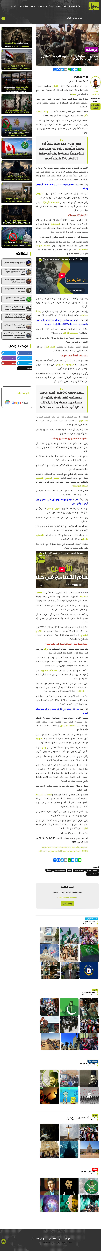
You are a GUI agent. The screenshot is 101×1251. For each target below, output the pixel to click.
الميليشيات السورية (92, 870)
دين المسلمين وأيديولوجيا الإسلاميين (82, 1065)
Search (3, 18)
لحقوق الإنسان (54, 508)
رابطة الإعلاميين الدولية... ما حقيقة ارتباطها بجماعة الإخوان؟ (72, 922)
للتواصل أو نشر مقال (38, 1238)
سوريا (73, 94)
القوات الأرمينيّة (80, 486)
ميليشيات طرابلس (65, 364)
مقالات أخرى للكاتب (95, 107)
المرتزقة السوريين (93, 874)
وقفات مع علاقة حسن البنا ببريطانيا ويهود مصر (15, 289)
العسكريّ (83, 421)
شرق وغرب (77, 18)
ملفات (25, 6)
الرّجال (56, 86)
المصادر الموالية (44, 795)
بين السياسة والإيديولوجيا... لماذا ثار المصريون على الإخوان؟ (15, 280)
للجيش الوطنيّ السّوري (47, 478)
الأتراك (85, 828)
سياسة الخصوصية (55, 1238)
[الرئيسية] (94, 7)
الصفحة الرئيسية (75, 6)
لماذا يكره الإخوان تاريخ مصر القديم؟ (14, 262)
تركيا (46, 649)
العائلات (81, 691)
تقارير (65, 6)
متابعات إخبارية (55, 6)
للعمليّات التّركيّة (70, 333)
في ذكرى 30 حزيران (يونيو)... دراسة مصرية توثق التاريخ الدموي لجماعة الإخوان (15, 317)
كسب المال (50, 347)
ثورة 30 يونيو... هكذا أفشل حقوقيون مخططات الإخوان (14, 326)
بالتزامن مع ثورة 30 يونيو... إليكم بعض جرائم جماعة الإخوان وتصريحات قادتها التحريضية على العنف (14, 335)
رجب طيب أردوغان (60, 870)
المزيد (68, 18)
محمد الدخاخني (95, 93)
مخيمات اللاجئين (68, 726)
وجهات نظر (42, 6)
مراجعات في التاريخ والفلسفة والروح (82, 1173)
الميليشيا (55, 224)
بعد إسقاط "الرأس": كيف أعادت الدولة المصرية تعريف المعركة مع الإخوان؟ (14, 308)
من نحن (67, 1238)
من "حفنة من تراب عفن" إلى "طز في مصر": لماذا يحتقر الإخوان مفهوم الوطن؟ (14, 271)
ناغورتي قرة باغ (78, 870)
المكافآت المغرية (50, 670)
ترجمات (33, 6)
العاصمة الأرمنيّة (51, 202)
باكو (44, 747)
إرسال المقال (67, 903)
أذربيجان (39, 193)
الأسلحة (49, 870)
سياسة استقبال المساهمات (67, 897)
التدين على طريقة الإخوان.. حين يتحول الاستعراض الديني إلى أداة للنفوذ (70, 1117)
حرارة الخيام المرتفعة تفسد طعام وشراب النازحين (77, 993)
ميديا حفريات (16, 6)
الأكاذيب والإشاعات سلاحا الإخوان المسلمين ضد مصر (15, 298)
